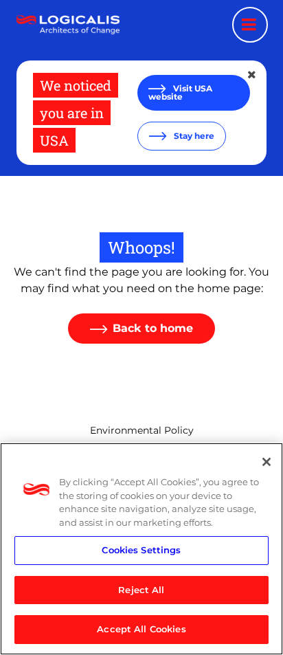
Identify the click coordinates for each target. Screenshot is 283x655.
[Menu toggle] (250, 24)
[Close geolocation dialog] (253, 75)
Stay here (193, 136)
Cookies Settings (141, 549)
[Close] (266, 462)
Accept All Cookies (141, 628)
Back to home (153, 328)
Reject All (141, 589)
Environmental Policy (142, 430)
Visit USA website (180, 92)
